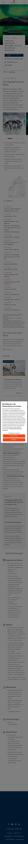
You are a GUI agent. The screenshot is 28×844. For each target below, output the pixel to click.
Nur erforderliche (14, 435)
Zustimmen (14, 439)
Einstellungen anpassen (14, 433)
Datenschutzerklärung (15, 428)
